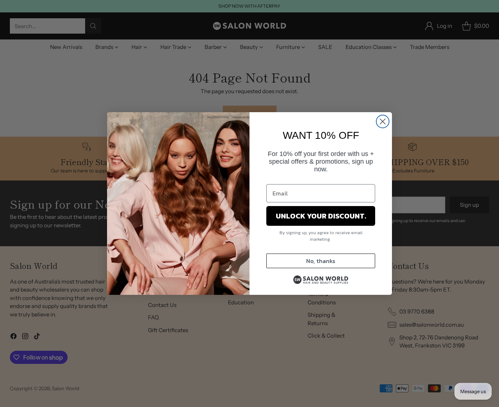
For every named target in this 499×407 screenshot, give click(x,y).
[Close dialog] (382, 121)
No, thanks (320, 260)
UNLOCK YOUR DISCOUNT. (321, 215)
